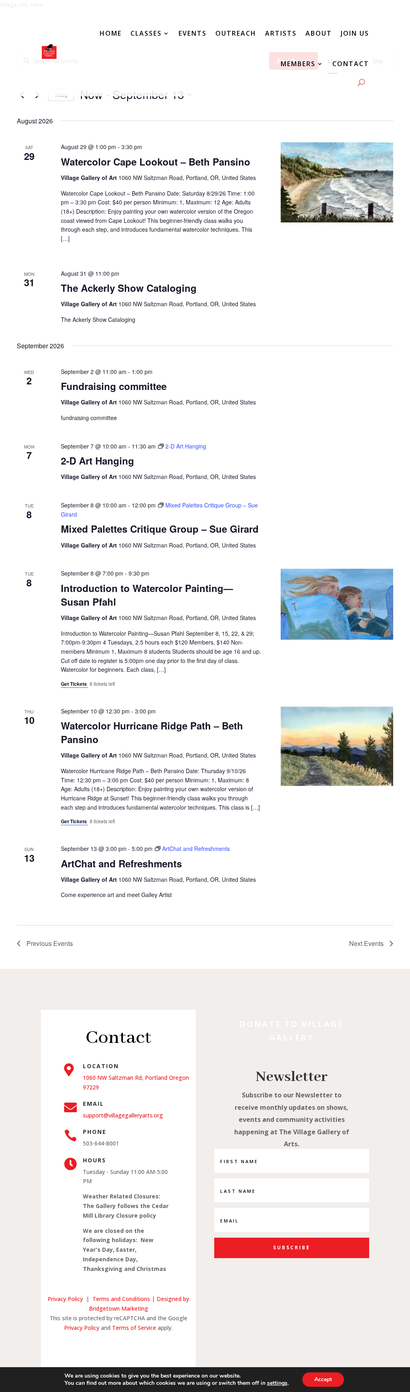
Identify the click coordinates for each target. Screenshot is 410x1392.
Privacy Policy (65, 1299)
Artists (281, 33)
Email (93, 1103)
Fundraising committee (114, 386)
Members (298, 63)
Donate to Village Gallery (291, 1030)
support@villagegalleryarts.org (123, 1115)
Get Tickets (74, 683)
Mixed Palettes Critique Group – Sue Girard (160, 528)
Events (193, 33)
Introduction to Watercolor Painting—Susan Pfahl (147, 594)
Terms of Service (134, 1327)
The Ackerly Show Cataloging (129, 288)
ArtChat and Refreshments (121, 863)
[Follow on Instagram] (118, 1347)
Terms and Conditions (122, 1299)
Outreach (235, 33)
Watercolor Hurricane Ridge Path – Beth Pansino (152, 732)
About (318, 33)
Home (111, 33)
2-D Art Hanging (97, 460)
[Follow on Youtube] (134, 1347)
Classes (146, 33)
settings (277, 1383)
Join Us (355, 33)
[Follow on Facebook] (102, 1347)
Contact (350, 63)
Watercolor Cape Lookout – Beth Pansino (155, 161)
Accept (323, 1379)
